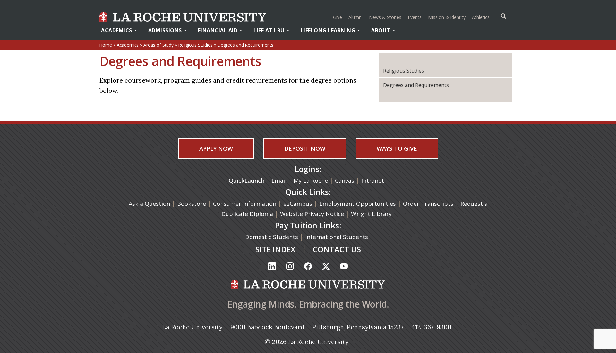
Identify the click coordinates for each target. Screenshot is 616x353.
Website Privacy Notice (313, 214)
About (380, 30)
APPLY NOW (216, 148)
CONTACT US (337, 249)
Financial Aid (218, 30)
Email (279, 180)
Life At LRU (269, 30)
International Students (337, 237)
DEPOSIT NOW (304, 148)
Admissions (165, 30)
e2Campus (297, 203)
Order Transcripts (429, 203)
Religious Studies (195, 45)
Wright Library (371, 214)
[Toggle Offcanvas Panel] (503, 16)
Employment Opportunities (357, 203)
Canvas (344, 180)
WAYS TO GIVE (397, 148)
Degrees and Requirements (416, 85)
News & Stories (385, 17)
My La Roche (311, 180)
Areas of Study (158, 45)
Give (337, 17)
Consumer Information (244, 203)
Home (105, 45)
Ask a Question (149, 203)
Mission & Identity (447, 17)
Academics (116, 30)
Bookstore (191, 203)
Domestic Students (272, 237)
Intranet (372, 180)
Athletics (481, 17)
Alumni (355, 17)
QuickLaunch (246, 180)
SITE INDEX (275, 249)
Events (415, 17)
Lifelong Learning (328, 30)
